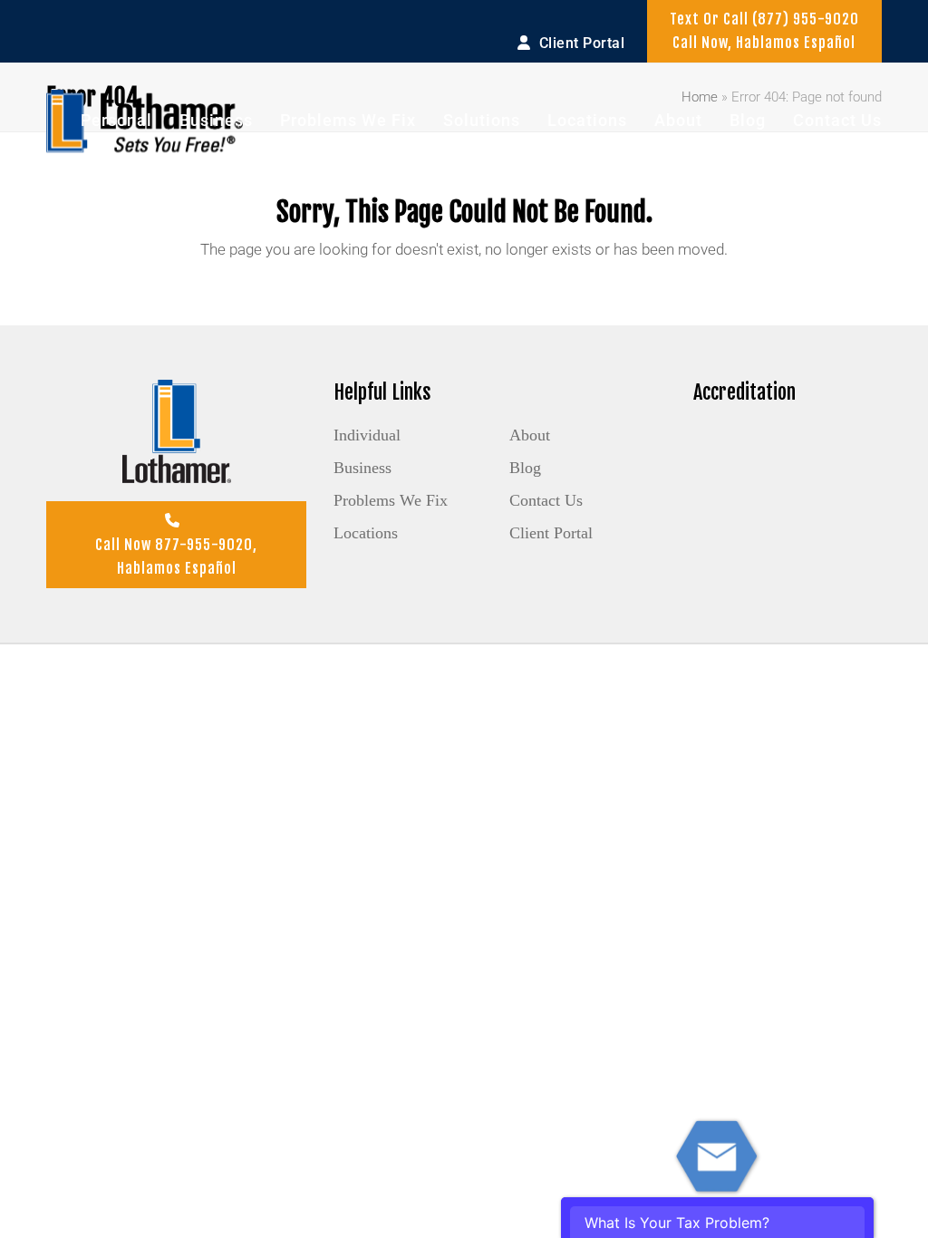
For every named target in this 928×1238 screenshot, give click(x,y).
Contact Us (546, 500)
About (529, 435)
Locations (366, 533)
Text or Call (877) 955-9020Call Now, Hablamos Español (764, 31)
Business (363, 468)
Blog (525, 468)
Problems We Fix (391, 500)
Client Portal (551, 533)
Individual (367, 435)
